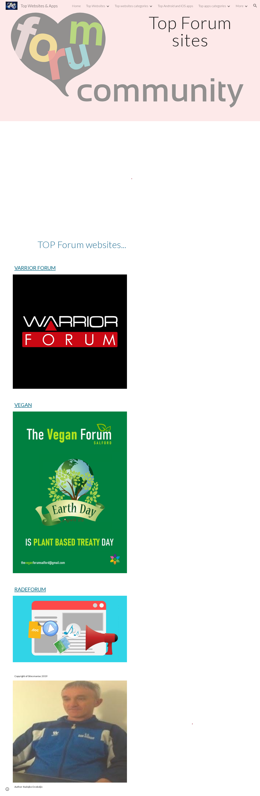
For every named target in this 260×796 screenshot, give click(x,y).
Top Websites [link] (95, 6)
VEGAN (23, 405)
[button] (255, 6)
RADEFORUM (30, 589)
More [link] (240, 6)
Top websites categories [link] (131, 6)
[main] (190, 31)
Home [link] (76, 6)
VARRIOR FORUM (35, 268)
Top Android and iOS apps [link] (175, 6)
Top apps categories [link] (212, 6)
